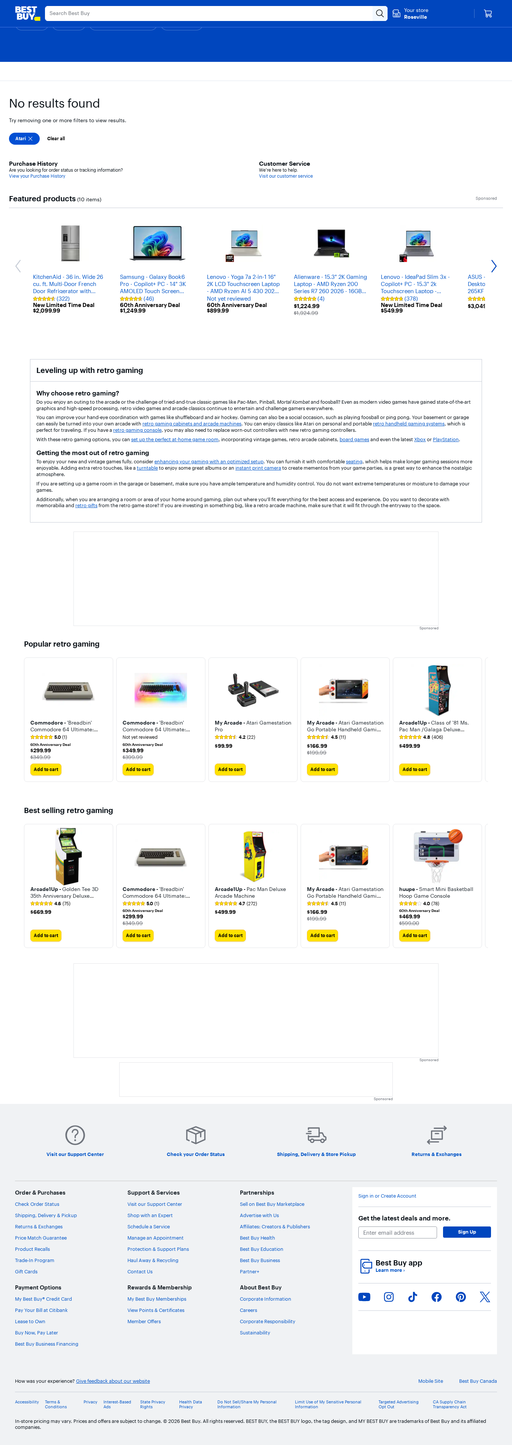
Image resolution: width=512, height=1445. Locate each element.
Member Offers (144, 1321)
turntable (147, 468)
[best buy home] (27, 13)
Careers (248, 1310)
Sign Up (467, 1232)
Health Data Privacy (190, 1404)
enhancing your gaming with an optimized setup (208, 461)
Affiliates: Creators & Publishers (275, 1226)
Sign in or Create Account (387, 1196)
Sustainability (255, 1333)
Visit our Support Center (154, 1204)
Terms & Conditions (56, 1404)
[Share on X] (485, 1297)
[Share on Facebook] (437, 1297)
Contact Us (140, 1271)
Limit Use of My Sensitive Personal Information (328, 1404)
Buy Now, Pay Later (36, 1333)
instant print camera (258, 468)
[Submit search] (380, 13)
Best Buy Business (260, 1260)
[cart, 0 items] (488, 13)
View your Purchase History (37, 176)
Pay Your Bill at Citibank (41, 1310)
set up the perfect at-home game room (175, 439)
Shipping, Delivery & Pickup (46, 1215)
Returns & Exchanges (39, 1226)
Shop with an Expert (150, 1215)
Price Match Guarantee (41, 1238)
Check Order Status (37, 1204)
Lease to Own (30, 1321)
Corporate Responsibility (267, 1321)
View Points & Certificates (155, 1310)
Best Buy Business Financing (46, 1344)
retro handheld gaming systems (409, 424)
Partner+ (249, 1271)
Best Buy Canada (478, 1381)
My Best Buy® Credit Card (43, 1299)
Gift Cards (26, 1271)
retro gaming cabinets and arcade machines (191, 424)
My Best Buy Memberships (156, 1299)
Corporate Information (265, 1299)
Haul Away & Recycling (152, 1260)
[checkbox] (24, 139)
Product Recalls (32, 1249)
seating (354, 461)
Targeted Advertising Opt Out (399, 1404)
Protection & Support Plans (158, 1249)
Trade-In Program (34, 1260)
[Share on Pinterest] (461, 1297)
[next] (482, 720)
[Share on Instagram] (389, 1297)
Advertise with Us (259, 1215)
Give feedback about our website (113, 1381)
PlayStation (446, 439)
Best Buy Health (257, 1238)
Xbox (420, 439)
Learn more (390, 1270)
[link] (48, 737)
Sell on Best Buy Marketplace (272, 1204)
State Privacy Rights (152, 1404)
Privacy (90, 1402)
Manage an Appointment (155, 1238)
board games (354, 439)
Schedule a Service (148, 1226)
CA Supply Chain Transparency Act (450, 1404)
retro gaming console (137, 430)
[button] (68, 725)
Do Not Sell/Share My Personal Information (247, 1404)
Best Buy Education (261, 1249)
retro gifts (86, 505)
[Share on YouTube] (364, 1297)
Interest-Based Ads (117, 1404)
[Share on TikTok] (413, 1297)
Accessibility (27, 1402)
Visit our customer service (286, 176)
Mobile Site (430, 1381)
